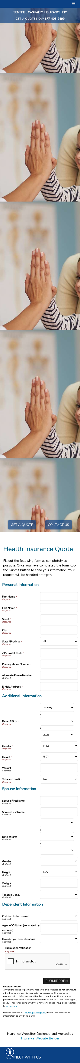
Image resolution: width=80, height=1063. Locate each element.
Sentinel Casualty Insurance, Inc (40, 12)
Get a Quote (22, 524)
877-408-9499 (54, 19)
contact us (11, 1006)
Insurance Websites (21, 1033)
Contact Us (58, 524)
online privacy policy (35, 1012)
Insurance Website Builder (40, 1038)
